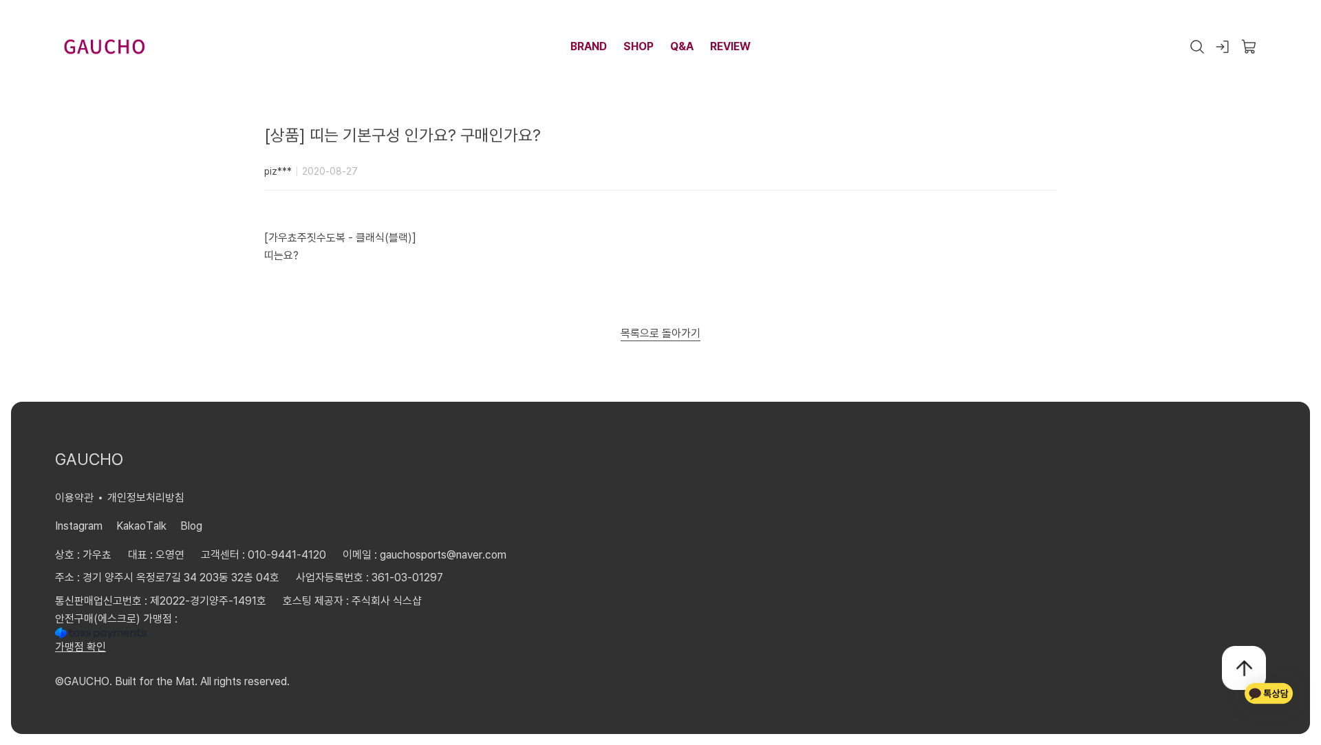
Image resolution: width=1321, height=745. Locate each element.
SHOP (638, 46)
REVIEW (730, 46)
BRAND (588, 46)
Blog (191, 525)
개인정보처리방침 (145, 497)
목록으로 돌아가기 (660, 333)
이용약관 (74, 497)
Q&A (682, 46)
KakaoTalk (141, 525)
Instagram (79, 525)
